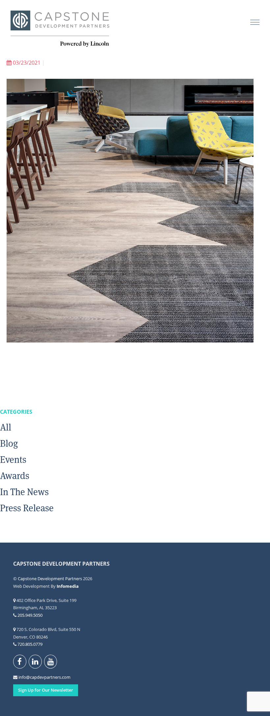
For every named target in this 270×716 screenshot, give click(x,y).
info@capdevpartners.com (22, 677)
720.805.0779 (29, 644)
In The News (24, 492)
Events (13, 459)
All (5, 427)
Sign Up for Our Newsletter (45, 690)
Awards (14, 476)
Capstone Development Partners (60, 29)
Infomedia (68, 586)
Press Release (27, 508)
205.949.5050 (29, 615)
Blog (9, 443)
